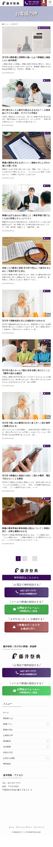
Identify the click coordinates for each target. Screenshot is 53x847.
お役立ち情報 (9, 758)
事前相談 (7, 764)
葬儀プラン (8, 724)
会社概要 (7, 747)
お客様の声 (8, 735)
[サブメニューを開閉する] (48, 724)
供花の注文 (8, 752)
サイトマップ (39, 827)
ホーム (6, 712)
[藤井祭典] (11, 3)
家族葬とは (8, 718)
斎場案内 (7, 741)
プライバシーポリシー (24, 827)
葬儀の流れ (8, 730)
